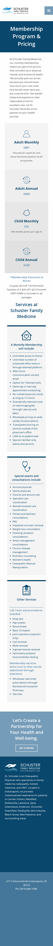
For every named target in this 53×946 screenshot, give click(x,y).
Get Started (26, 748)
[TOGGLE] (49, 10)
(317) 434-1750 (28, 888)
